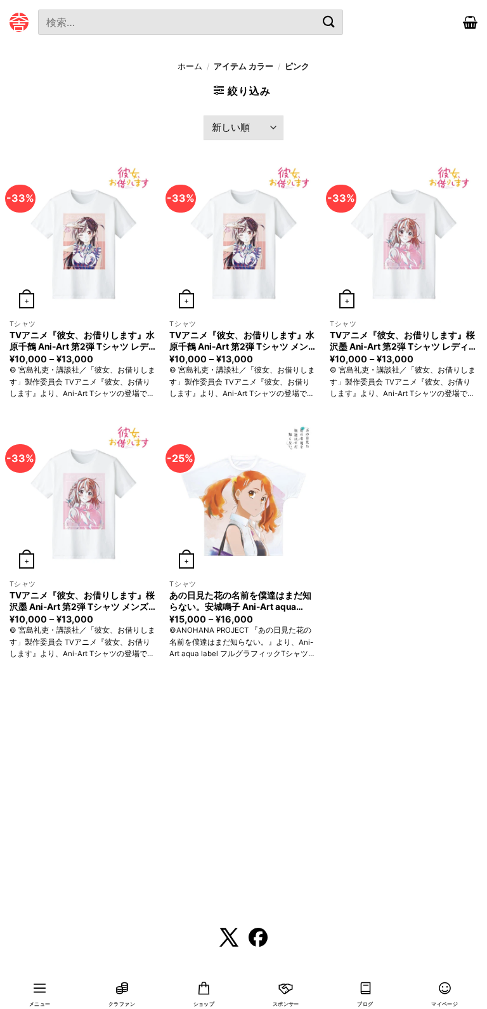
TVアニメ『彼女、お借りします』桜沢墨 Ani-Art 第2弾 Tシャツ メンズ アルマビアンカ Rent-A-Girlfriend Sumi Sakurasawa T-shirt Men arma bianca (82, 601)
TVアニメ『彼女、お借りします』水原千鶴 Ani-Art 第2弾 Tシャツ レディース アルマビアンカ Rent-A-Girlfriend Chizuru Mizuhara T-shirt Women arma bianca (83, 341)
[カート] (470, 22)
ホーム (190, 66)
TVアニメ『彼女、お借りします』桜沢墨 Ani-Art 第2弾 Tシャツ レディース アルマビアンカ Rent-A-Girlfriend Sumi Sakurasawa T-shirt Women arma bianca (403, 341)
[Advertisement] (243, 812)
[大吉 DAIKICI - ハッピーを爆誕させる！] (19, 22)
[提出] (328, 22)
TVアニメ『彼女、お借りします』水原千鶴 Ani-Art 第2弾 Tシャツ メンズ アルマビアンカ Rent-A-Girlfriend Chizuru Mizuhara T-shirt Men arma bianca (243, 341)
